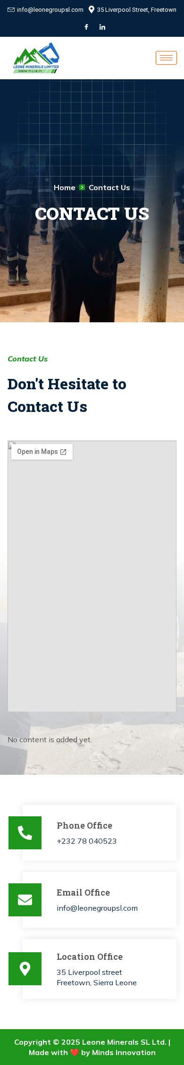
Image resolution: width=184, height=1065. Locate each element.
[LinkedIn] (102, 27)
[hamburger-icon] (166, 58)
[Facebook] (86, 27)
